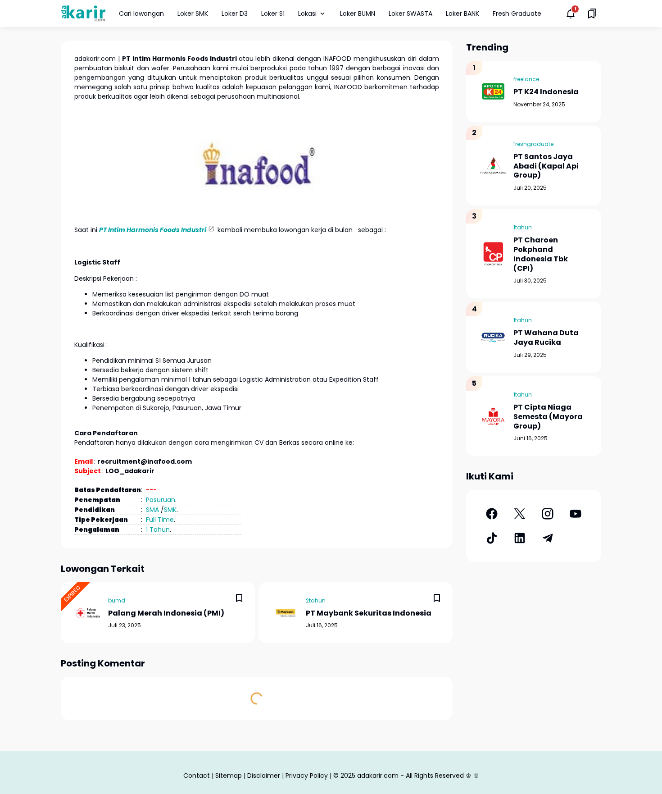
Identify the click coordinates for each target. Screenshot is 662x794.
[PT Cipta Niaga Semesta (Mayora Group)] (493, 416)
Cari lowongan (141, 13)
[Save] (239, 598)
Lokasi (307, 13)
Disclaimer (263, 775)
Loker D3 (235, 13)
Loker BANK (462, 13)
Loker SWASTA (410, 13)
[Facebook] (492, 513)
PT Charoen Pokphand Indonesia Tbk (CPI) (540, 254)
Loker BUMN (357, 13)
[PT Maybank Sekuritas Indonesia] (285, 612)
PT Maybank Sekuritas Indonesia (368, 613)
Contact (196, 775)
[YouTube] (575, 513)
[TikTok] (492, 538)
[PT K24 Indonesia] (493, 91)
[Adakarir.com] (83, 13)
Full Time (160, 519)
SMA (152, 509)
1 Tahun (158, 529)
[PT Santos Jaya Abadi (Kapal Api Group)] (493, 165)
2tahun (316, 600)
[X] (520, 513)
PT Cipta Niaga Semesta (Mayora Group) (548, 417)
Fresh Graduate (517, 13)
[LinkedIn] (520, 538)
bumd (116, 600)
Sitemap (228, 775)
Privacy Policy (307, 775)
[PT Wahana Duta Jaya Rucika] (493, 337)
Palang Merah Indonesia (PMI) (166, 613)
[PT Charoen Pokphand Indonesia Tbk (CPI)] (493, 253)
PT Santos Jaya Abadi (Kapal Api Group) (546, 166)
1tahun (522, 227)
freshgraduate (533, 144)
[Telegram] (547, 538)
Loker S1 (273, 13)
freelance (526, 79)
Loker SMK (192, 13)
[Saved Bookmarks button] (592, 14)
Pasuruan (160, 499)
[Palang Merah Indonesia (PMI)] (87, 612)
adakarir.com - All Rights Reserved (410, 775)
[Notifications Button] (571, 14)
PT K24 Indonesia (546, 92)
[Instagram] (547, 513)
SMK (170, 509)
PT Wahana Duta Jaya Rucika (546, 338)
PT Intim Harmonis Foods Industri (152, 229)
